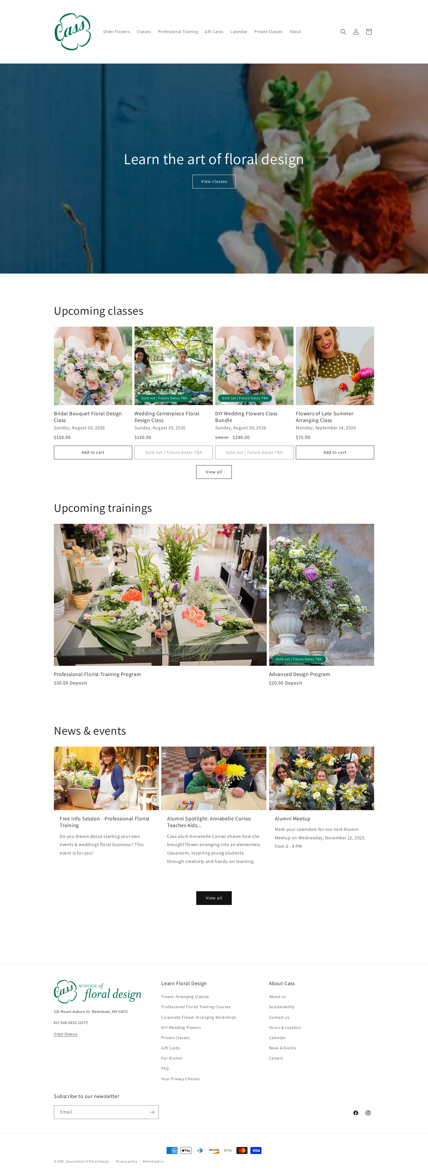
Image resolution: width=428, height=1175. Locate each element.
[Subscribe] (152, 1112)
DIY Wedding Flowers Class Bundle (246, 416)
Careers (276, 1058)
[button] (343, 31)
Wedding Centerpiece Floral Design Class (167, 416)
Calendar (277, 1037)
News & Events (282, 1047)
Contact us (279, 1017)
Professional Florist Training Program (97, 674)
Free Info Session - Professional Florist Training (105, 822)
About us (277, 996)
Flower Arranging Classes (185, 996)
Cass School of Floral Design (87, 1161)
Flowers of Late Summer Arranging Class (324, 416)
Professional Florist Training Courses (196, 1006)
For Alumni (171, 1058)
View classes (214, 181)
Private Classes (175, 1037)
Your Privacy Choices (180, 1078)
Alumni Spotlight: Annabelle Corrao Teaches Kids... (209, 822)
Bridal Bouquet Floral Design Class (88, 416)
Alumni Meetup (293, 818)
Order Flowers (65, 1034)
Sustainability (282, 1006)
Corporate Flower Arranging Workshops (198, 1017)
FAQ (165, 1068)
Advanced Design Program (299, 674)
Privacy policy (126, 1161)
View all (214, 471)
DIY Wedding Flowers (181, 1027)
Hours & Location (285, 1027)
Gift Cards (170, 1047)
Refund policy (153, 1161)
